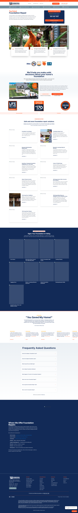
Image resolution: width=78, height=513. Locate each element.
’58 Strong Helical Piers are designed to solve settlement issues (60, 196)
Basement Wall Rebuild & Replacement (27, 148)
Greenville (22, 436)
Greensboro (18, 435)
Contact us (43, 394)
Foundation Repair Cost (58, 131)
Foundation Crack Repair (27, 131)
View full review (18, 336)
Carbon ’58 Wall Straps (57, 163)
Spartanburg (18, 436)
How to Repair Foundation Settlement (29, 369)
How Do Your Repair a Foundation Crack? (29, 353)
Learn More (24, 137)
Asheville (27, 435)
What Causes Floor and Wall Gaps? (28, 363)
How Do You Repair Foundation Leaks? (29, 358)
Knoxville (19, 438)
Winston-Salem (22, 435)
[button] (30, 3)
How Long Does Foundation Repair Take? (29, 384)
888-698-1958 (54, 16)
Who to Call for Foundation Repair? (28, 389)
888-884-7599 (46, 493)
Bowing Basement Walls (60, 282)
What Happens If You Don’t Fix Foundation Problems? (31, 374)
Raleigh (30, 435)
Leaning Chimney (59, 259)
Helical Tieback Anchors (27, 179)
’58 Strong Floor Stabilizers (27, 195)
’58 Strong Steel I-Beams (27, 211)
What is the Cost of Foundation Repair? (29, 379)
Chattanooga (24, 438)
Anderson (26, 436)
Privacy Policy (60, 496)
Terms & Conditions (66, 496)
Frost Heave (12, 259)
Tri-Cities (16, 438)
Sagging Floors (13, 282)
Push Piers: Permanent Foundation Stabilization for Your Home (28, 164)
